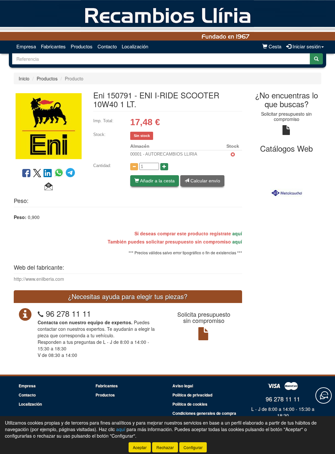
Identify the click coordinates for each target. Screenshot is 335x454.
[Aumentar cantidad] (164, 166)
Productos (82, 46)
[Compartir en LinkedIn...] (48, 173)
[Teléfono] (41, 313)
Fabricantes (53, 46)
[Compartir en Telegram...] (70, 173)
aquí (237, 233)
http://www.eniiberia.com (39, 279)
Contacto (107, 46)
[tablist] (287, 191)
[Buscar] (316, 58)
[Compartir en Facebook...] (26, 173)
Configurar (193, 447)
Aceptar (140, 447)
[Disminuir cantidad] (134, 166)
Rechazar (165, 447)
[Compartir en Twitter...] (37, 173)
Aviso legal (182, 386)
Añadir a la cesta (157, 180)
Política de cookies (189, 404)
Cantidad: (102, 165)
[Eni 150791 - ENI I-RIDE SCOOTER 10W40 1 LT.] (48, 125)
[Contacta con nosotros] (323, 395)
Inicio (24, 78)
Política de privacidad (192, 395)
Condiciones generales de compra (204, 413)
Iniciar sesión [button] (306, 46)
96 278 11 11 (68, 313)
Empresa (26, 46)
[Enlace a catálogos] (286, 192)
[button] (48, 187)
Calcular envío (204, 180)
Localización (135, 46)
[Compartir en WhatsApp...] (60, 173)
